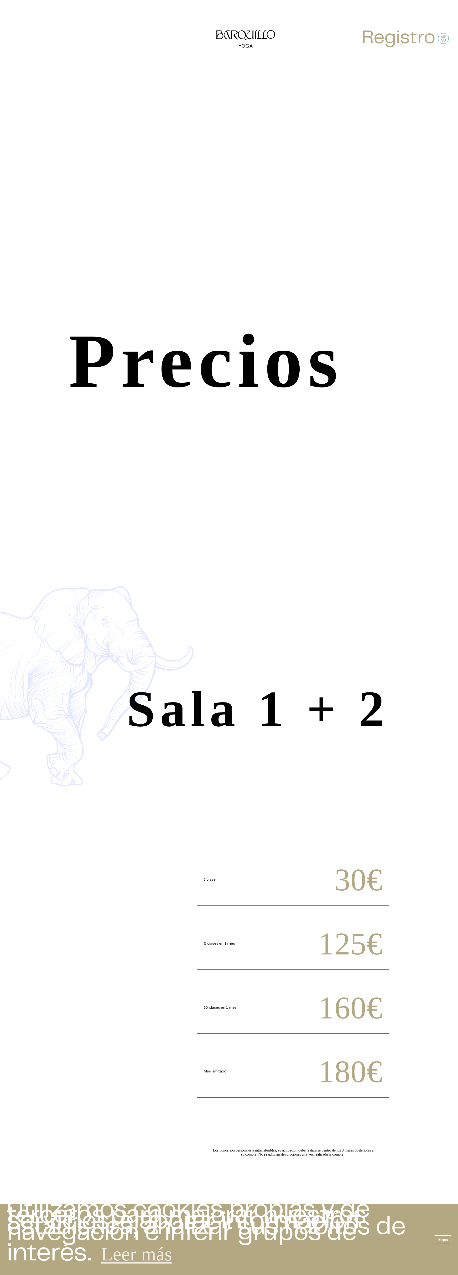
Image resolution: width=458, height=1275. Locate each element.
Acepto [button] (443, 1240)
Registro (398, 39)
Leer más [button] (136, 1253)
